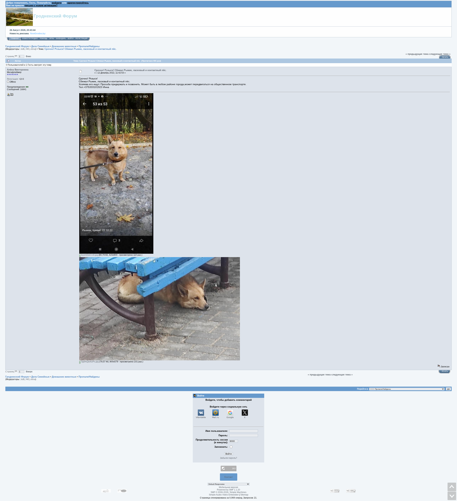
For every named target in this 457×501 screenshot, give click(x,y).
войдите (56, 2)
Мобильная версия (228, 487)
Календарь (61, 38)
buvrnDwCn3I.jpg (89, 255)
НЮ (27, 49)
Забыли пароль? (228, 458)
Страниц (10, 56)
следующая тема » (439, 54)
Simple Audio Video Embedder (224, 495)
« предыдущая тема (417, 54)
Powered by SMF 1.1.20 (228, 490)
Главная (15, 38)
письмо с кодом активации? (41, 5)
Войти (70, 38)
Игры (51, 38)
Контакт (228, 477)
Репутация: (12, 79)
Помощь (43, 38)
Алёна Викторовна (17, 69)
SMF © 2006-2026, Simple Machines (228, 492)
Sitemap (244, 495)
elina (33, 49)
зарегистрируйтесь (78, 2)
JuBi (22, 49)
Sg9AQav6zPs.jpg (90, 361)
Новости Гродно (30, 38)
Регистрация (81, 38)
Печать (445, 57)
